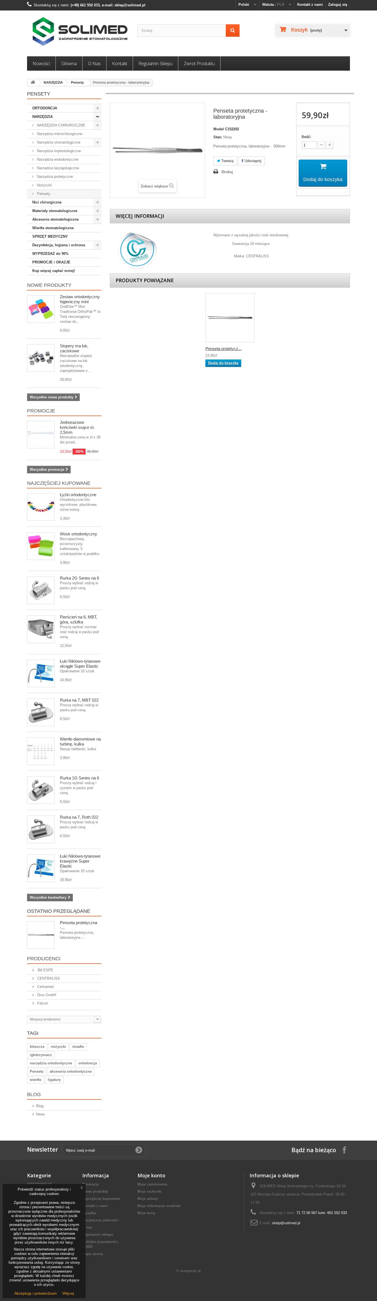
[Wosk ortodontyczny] (41, 546)
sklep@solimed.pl (286, 1223)
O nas (94, 63)
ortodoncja (87, 1063)
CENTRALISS (48, 978)
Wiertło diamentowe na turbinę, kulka (80, 741)
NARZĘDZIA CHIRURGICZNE (60, 125)
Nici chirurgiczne (47, 202)
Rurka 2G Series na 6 (79, 578)
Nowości (41, 63)
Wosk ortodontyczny (78, 533)
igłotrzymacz (41, 1055)
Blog (34, 1094)
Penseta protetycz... (223, 348)
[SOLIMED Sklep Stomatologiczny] (78, 32)
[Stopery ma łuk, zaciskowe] (41, 358)
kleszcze (37, 1046)
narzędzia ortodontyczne (51, 1063)
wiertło (35, 1080)
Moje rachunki (149, 1191)
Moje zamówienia (152, 1184)
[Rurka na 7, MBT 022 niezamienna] (41, 712)
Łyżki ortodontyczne (78, 494)
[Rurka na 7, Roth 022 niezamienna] (41, 829)
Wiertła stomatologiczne (53, 228)
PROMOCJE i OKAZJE (51, 262)
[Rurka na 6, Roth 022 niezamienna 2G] (41, 590)
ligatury (54, 1080)
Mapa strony (92, 1254)
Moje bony (146, 1213)
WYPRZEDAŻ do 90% (50, 254)
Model (218, 129)
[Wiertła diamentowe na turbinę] (41, 751)
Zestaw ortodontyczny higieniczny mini (80, 299)
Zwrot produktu (199, 63)
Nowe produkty (49, 285)
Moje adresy (147, 1199)
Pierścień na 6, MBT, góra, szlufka (78, 619)
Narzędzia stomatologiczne (58, 142)
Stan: (217, 137)
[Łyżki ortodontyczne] (41, 507)
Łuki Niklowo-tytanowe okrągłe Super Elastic (80, 663)
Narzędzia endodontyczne (57, 159)
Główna (69, 63)
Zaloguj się (337, 4)
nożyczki (58, 1046)
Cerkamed (45, 987)
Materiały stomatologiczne (54, 211)
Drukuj (227, 172)
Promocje (41, 411)
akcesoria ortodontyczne (71, 1071)
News (40, 1114)
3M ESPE (44, 970)
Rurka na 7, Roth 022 (79, 817)
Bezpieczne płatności (100, 1220)
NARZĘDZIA (53, 82)
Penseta (36, 1071)
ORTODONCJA (44, 108)
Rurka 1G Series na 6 (79, 778)
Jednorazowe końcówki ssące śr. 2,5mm (77, 427)
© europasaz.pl (188, 1271)
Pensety (77, 82)
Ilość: (306, 137)
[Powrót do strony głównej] (33, 82)
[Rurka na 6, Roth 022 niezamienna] (41, 790)
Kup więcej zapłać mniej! (53, 271)
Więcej (68, 1293)
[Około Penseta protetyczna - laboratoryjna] (41, 935)
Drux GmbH (46, 995)
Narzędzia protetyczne (54, 176)
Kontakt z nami (310, 4)
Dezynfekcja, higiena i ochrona (58, 245)
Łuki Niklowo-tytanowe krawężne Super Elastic (80, 861)
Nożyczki (44, 185)
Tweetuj (226, 161)
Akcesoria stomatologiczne (55, 219)
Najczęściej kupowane (59, 483)
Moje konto (151, 1175)
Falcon (42, 1003)
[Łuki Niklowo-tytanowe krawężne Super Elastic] (41, 868)
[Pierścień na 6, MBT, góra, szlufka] (41, 629)
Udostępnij (252, 161)
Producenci (43, 958)
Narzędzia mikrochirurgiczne (59, 134)
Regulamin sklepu (155, 63)
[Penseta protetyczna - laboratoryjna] (229, 317)
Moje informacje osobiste (159, 1206)
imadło (78, 1046)
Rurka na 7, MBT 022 (79, 700)
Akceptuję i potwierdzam (35, 1293)
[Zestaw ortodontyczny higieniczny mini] (41, 309)
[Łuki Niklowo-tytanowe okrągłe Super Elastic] (41, 673)
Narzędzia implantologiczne (58, 151)
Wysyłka (89, 1213)
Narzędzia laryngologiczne (57, 168)
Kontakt (119, 63)
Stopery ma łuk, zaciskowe (74, 348)
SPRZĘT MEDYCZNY (50, 236)
